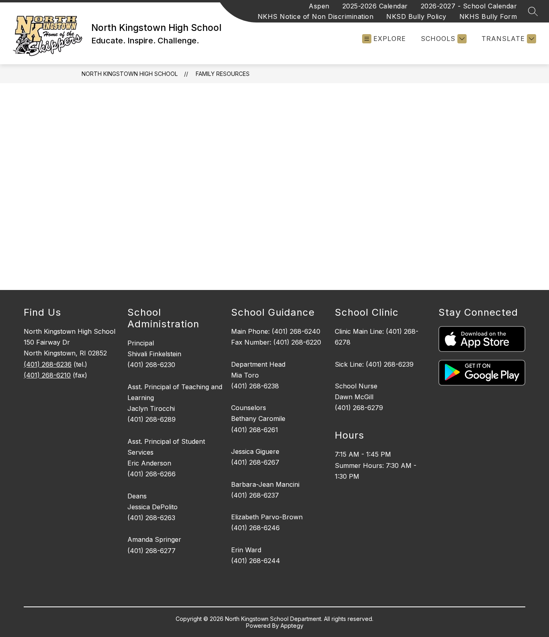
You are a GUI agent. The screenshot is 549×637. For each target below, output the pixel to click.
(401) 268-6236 (48, 364)
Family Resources (223, 73)
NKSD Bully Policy (416, 16)
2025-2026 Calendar (375, 6)
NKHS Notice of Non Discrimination (316, 16)
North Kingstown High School (130, 73)
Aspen (319, 6)
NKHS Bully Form (488, 16)
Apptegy (292, 625)
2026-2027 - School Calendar (469, 6)
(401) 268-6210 (47, 375)
